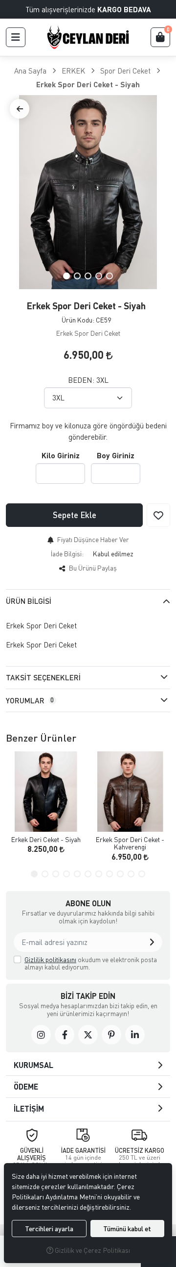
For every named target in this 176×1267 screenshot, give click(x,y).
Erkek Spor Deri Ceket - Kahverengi (130, 843)
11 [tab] (141, 873)
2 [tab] (77, 276)
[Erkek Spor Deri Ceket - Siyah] (88, 192)
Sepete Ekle (74, 515)
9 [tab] (120, 873)
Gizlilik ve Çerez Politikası (91, 1250)
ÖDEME (26, 1086)
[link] (41, 1034)
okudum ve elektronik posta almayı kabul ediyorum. (90, 963)
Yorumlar (30, 700)
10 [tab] (131, 873)
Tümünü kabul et (127, 1228)
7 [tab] (98, 873)
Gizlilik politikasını (50, 959)
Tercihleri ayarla (49, 1228)
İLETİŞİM (29, 1108)
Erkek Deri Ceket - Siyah (46, 839)
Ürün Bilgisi (28, 600)
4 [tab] (98, 276)
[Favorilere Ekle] (158, 515)
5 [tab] (109, 276)
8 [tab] (109, 873)
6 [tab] (88, 873)
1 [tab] (66, 276)
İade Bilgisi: (67, 553)
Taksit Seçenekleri (43, 677)
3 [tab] (88, 276)
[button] (15, 37)
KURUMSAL (33, 1064)
